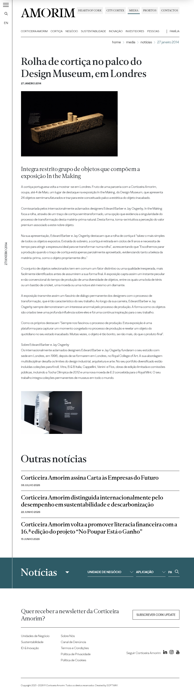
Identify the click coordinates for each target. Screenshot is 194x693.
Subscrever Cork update (155, 615)
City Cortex (115, 10)
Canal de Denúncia (73, 642)
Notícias (146, 42)
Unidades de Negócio (35, 636)
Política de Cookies (73, 660)
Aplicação (144, 572)
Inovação (116, 31)
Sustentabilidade (93, 31)
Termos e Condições (75, 648)
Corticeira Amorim (34, 31)
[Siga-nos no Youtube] (176, 653)
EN (6, 23)
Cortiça (57, 31)
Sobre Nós (68, 636)
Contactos (169, 10)
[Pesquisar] (6, 13)
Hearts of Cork (90, 10)
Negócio (72, 31)
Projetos (149, 10)
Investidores (135, 31)
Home (116, 42)
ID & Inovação (30, 648)
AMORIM (48, 11)
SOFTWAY (112, 685)
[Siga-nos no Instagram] (171, 653)
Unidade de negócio (104, 572)
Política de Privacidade (76, 654)
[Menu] (6, 5)
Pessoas (153, 31)
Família (174, 31)
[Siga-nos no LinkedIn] (164, 653)
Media (133, 10)
